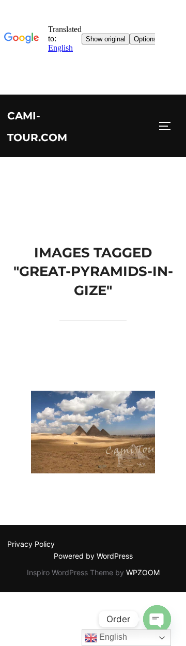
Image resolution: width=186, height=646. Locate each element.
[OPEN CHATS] (157, 619)
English (112, 637)
